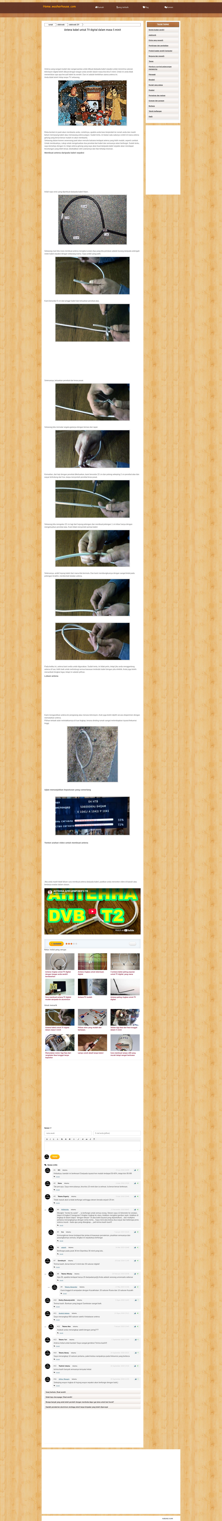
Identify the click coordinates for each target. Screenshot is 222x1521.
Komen (170, 7)
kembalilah (57, 944)
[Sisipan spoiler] (94, 1139)
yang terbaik (123, 7)
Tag (147, 7)
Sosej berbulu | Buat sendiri (56, 1392)
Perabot (151, 90)
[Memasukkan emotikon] (74, 1139)
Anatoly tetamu (64, 1313)
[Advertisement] (93, 48)
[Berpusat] (66, 1139)
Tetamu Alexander (71, 1287)
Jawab (58, 1176)
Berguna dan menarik (156, 56)
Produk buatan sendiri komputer (160, 51)
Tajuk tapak (163, 24)
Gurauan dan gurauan (156, 101)
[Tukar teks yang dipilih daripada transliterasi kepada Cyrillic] (90, 1139)
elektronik (152, 35)
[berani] (47, 1139)
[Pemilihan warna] (78, 1139)
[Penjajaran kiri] (62, 1139)
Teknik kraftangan (155, 111)
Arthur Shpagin (64, 1379)
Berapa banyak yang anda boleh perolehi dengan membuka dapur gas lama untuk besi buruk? (80, 1402)
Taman (151, 61)
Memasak (152, 74)
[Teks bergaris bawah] (54, 1139)
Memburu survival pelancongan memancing (160, 68)
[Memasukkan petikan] (87, 1139)
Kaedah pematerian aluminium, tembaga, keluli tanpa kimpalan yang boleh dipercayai (77, 1407)
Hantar (54, 1157)
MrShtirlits (65, 1210)
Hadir (151, 116)
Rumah (100, 7)
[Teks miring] (50, 1139)
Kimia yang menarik (156, 40)
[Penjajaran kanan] (70, 1139)
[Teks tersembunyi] (83, 1139)
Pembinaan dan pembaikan (158, 46)
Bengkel (152, 80)
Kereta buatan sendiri (156, 30)
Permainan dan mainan (157, 95)
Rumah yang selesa (156, 85)
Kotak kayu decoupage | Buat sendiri (59, 1397)
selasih (63, 1247)
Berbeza (152, 106)
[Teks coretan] (58, 1139)
